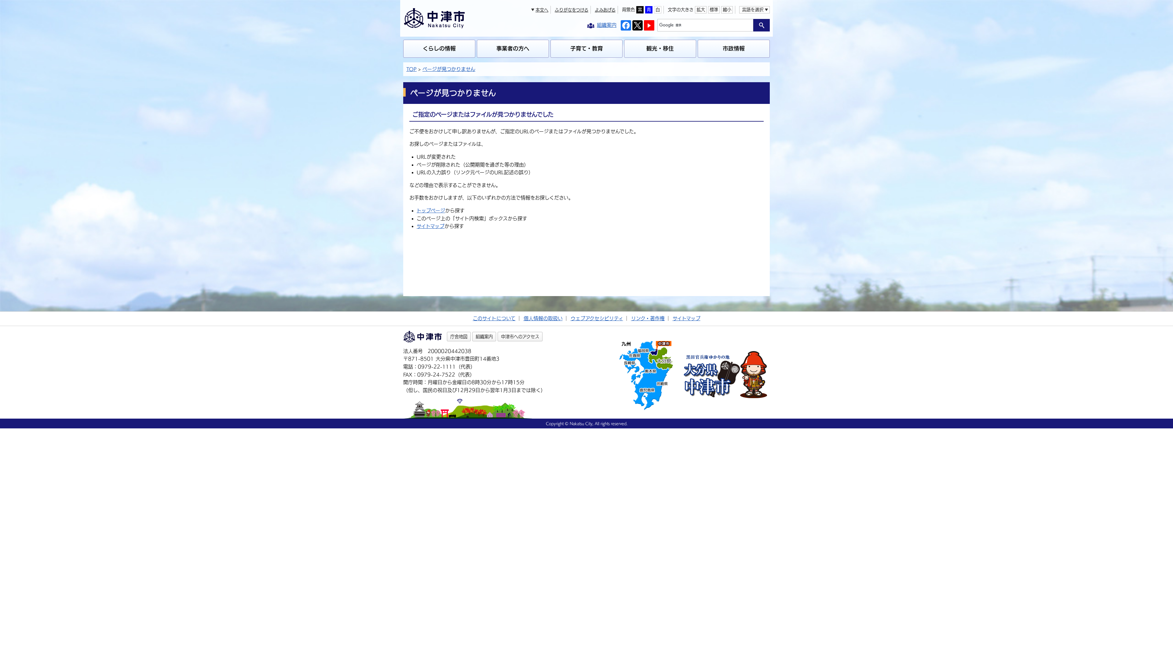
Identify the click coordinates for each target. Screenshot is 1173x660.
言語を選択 (752, 9)
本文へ (541, 10)
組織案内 (484, 336)
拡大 (700, 9)
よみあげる (605, 10)
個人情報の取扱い (543, 318)
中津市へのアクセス (520, 336)
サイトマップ (430, 226)
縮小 (727, 9)
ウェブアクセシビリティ (597, 318)
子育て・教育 (586, 48)
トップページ (431, 210)
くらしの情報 (439, 48)
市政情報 (734, 48)
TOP (411, 69)
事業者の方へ (512, 48)
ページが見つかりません (448, 69)
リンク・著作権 (648, 318)
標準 (714, 9)
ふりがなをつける (571, 10)
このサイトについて (494, 318)
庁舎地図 (458, 336)
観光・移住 (660, 48)
